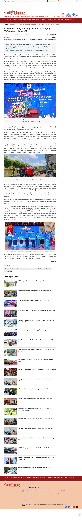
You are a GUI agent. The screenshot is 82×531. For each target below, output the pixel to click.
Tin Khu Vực (57, 16)
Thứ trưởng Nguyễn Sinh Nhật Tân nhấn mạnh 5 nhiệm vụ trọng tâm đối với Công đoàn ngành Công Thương (30, 47)
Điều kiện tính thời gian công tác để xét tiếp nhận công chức (35, 467)
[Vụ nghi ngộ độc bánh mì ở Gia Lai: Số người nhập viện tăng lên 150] (10, 381)
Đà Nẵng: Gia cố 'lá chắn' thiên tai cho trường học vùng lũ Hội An (36, 418)
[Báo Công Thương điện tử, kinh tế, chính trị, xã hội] (15, 12)
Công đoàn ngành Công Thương (23, 268)
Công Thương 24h (13, 19)
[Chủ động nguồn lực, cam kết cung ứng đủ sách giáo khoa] (10, 293)
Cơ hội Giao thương (43, 16)
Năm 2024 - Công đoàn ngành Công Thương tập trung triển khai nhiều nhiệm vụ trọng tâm (29, 44)
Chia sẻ (7, 37)
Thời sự (8, 19)
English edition (52, 1)
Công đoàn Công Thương (10, 268)
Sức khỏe (52, 24)
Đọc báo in (17, 16)
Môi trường (27, 24)
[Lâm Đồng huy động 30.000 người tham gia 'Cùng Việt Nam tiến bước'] (10, 362)
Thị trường (48, 19)
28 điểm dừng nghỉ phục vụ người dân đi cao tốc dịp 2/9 (33, 448)
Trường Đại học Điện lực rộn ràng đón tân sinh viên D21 (33, 300)
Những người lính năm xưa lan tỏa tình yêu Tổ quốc (32, 280)
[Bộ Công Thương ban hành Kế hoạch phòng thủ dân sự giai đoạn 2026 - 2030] (10, 460)
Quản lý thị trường (22, 19)
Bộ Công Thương (36, 65)
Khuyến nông (21, 24)
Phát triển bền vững (45, 24)
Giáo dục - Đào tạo (13, 24)
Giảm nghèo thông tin (25, 16)
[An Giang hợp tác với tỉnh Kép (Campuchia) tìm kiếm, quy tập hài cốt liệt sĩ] (10, 352)
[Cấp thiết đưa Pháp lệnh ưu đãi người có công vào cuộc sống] (10, 401)
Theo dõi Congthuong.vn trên (20, 34)
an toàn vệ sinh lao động (37, 268)
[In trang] (55, 37)
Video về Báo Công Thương (37, 490)
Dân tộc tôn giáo (34, 16)
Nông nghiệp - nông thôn (35, 24)
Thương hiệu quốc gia (9, 16)
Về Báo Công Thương (26, 490)
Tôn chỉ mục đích (56, 490)
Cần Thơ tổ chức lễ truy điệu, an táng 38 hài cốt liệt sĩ (33, 389)
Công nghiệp (34, 19)
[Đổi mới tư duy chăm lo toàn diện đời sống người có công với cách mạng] (10, 372)
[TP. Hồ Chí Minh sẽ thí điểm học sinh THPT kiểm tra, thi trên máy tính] (10, 440)
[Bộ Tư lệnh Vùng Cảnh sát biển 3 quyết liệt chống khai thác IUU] (10, 332)
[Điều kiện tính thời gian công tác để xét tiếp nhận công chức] (10, 470)
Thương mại (28, 19)
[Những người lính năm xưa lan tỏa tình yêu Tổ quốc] (10, 283)
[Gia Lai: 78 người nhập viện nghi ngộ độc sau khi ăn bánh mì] (10, 431)
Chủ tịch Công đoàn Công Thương (39, 61)
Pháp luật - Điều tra (41, 19)
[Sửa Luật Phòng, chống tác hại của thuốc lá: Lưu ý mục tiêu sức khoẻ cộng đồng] (10, 323)
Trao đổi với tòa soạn (48, 490)
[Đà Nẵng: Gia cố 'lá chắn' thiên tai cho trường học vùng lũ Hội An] (10, 421)
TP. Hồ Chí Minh (8, 271)
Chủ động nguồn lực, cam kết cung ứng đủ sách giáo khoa (34, 290)
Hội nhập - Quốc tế (60, 19)
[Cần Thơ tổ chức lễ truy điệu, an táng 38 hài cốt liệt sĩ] (10, 391)
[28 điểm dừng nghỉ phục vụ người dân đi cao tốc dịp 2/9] (10, 450)
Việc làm (57, 24)
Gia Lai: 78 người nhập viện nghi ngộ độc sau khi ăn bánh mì (35, 428)
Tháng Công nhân (47, 268)
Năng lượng (53, 19)
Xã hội (6, 24)
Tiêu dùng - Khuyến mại (69, 19)
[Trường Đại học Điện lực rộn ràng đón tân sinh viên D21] (10, 303)
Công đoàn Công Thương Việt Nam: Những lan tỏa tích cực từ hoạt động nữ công (27, 50)
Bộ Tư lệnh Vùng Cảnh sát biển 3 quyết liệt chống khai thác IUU (35, 330)
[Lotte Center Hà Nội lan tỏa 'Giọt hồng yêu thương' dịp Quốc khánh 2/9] (10, 313)
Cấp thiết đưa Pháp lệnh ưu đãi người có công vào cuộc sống (35, 398)
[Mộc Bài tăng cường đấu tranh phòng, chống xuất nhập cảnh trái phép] (10, 342)
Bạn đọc (6, 480)
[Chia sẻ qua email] (53, 37)
